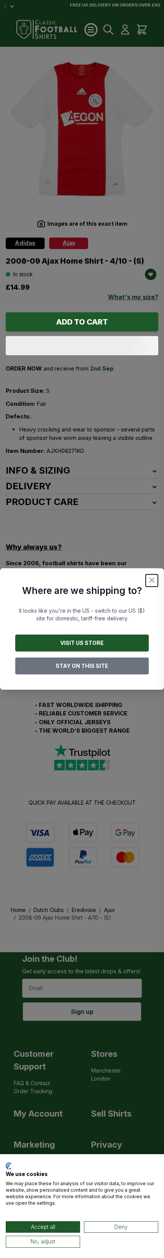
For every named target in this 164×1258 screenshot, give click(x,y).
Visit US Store (82, 643)
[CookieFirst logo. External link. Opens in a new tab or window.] (8, 1166)
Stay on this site (82, 666)
